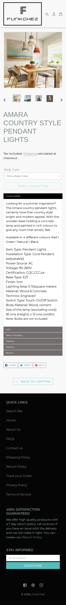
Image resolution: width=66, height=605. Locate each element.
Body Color (11, 169)
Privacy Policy (16, 485)
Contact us (14, 448)
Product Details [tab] (13, 196)
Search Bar (14, 411)
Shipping (30, 153)
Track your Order (19, 476)
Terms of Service (18, 494)
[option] (16, 98)
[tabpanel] (33, 262)
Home (11, 420)
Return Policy (16, 466)
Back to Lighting (35, 381)
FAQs (10, 439)
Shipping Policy (18, 457)
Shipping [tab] (10, 341)
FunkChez (38, 594)
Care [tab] (8, 329)
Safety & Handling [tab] (14, 335)
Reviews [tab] (10, 353)
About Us (13, 429)
